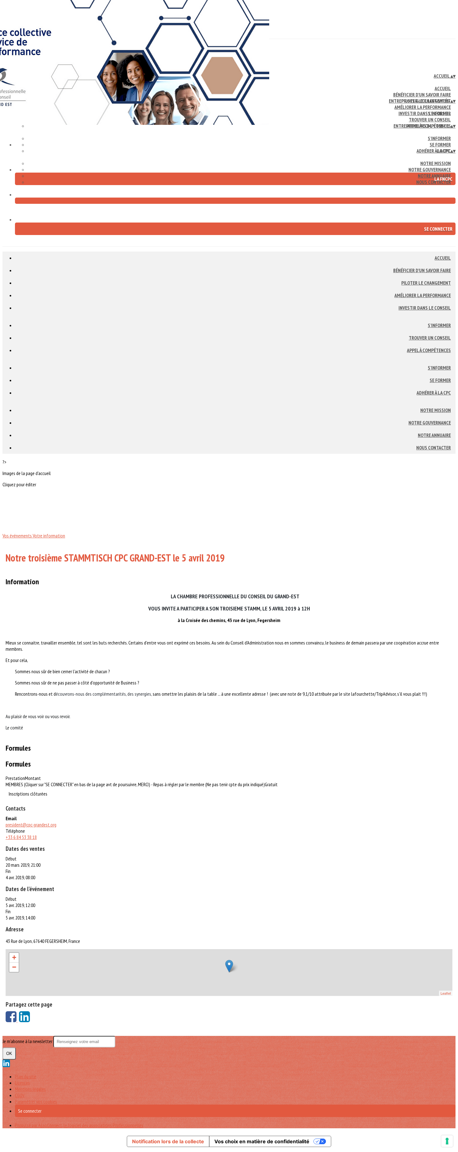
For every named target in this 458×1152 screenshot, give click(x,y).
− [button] (14, 967)
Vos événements (17, 535)
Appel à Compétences (429, 350)
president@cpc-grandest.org (31, 824)
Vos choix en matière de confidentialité (261, 1141)
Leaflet (446, 993)
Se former (440, 144)
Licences (22, 1083)
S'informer (439, 113)
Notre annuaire (434, 435)
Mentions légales (30, 1089)
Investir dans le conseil (424, 308)
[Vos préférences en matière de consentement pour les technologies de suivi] (447, 1141)
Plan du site (25, 1076)
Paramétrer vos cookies (36, 1101)
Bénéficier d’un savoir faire (422, 94)
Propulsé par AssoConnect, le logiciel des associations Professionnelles (79, 1125)
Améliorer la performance (422, 107)
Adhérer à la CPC (434, 151)
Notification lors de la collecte (168, 1141)
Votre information (49, 535)
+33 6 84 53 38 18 (21, 837)
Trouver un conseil (430, 119)
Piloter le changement (426, 283)
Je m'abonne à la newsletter (27, 1041)
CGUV (19, 1095)
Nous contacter (433, 182)
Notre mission (435, 163)
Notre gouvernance (429, 169)
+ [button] (14, 957)
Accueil (443, 88)
